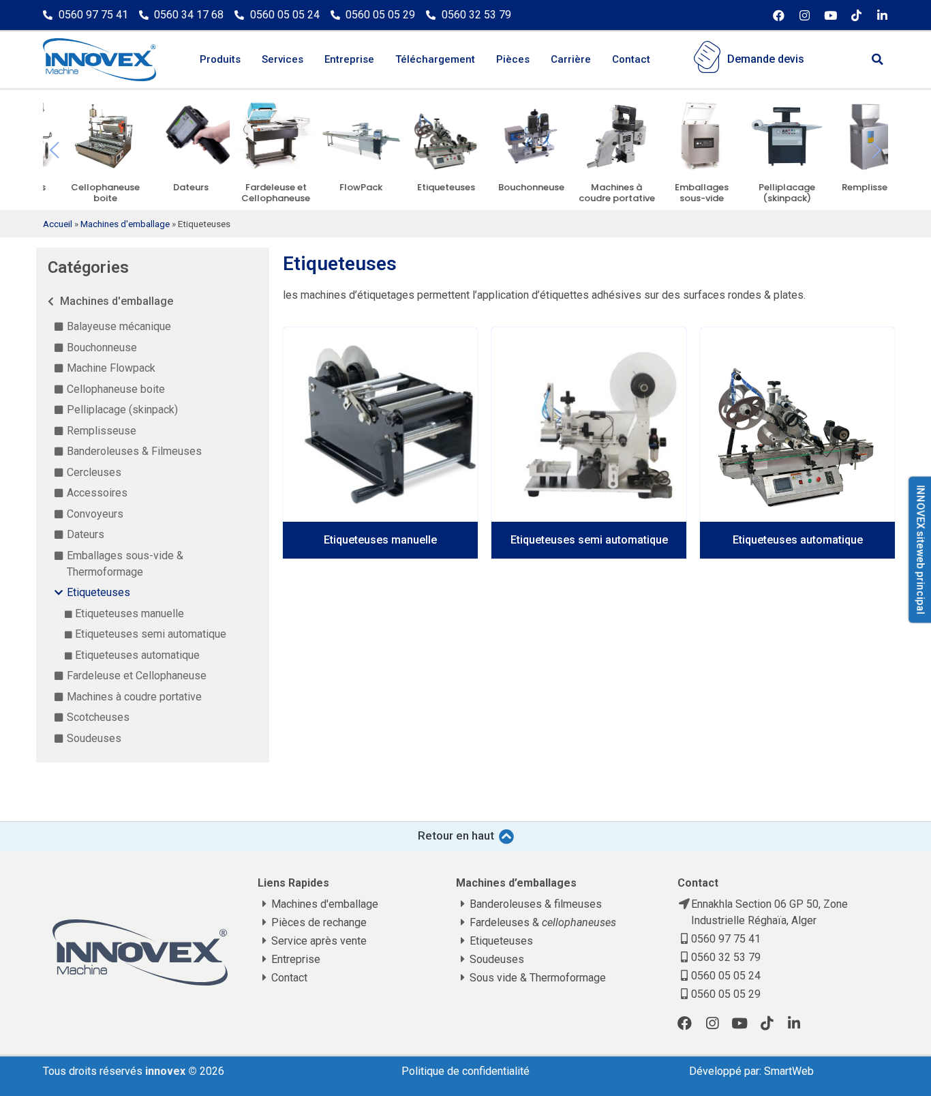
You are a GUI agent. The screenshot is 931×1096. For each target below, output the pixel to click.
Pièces (513, 59)
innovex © (172, 1071)
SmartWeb (789, 1071)
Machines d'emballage (125, 223)
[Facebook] (778, 15)
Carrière (571, 59)
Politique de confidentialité (465, 1071)
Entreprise (349, 59)
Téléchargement (435, 59)
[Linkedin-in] (882, 15)
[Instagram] (804, 15)
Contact (631, 59)
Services (282, 59)
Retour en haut (456, 835)
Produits (220, 59)
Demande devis (765, 59)
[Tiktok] (856, 15)
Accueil (57, 223)
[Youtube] (830, 15)
